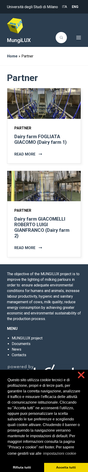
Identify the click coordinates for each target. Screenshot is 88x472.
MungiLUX (19, 40)
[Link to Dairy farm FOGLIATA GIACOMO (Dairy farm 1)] (44, 103)
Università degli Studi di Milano (32, 7)
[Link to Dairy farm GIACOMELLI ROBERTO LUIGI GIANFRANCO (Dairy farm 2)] (44, 185)
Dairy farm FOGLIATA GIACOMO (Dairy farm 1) (40, 139)
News (16, 349)
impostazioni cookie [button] (59, 453)
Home (12, 56)
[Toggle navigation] (75, 37)
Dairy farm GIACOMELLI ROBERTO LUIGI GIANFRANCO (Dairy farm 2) (41, 227)
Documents (21, 344)
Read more (25, 154)
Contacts (19, 355)
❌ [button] (81, 375)
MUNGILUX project (27, 338)
